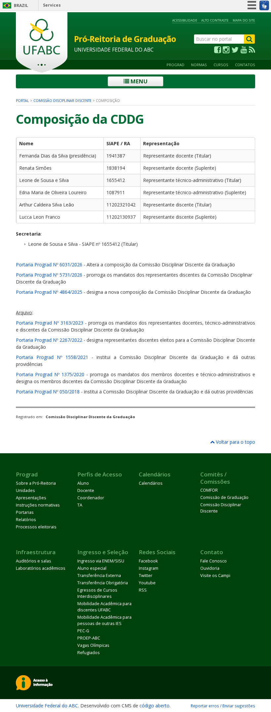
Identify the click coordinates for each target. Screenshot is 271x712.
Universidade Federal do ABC (47, 705)
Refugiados (88, 652)
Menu (138, 81)
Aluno (83, 483)
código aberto (154, 705)
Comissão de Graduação (224, 497)
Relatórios (26, 519)
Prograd (175, 64)
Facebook (148, 561)
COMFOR (209, 490)
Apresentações (31, 498)
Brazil (21, 5)
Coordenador (90, 498)
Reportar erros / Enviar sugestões (223, 705)
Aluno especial (91, 568)
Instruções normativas (38, 505)
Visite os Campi (215, 575)
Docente (85, 490)
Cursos (220, 64)
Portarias (25, 512)
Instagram (148, 568)
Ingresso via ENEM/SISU (100, 561)
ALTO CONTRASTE (215, 20)
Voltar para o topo (234, 442)
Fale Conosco (213, 561)
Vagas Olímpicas (93, 645)
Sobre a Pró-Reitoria (36, 483)
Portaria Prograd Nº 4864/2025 (49, 292)
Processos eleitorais (36, 527)
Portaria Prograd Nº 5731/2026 (49, 275)
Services (52, 5)
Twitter (145, 575)
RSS (143, 590)
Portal (22, 100)
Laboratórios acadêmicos (40, 568)
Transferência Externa (99, 575)
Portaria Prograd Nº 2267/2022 (49, 340)
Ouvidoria (209, 568)
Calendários (151, 483)
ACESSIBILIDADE (184, 20)
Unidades (25, 490)
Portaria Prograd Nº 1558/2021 (52, 357)
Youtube (147, 583)
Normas (199, 64)
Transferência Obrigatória (102, 583)
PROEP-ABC (88, 638)
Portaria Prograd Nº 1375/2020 (50, 374)
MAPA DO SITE (244, 20)
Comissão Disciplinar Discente (62, 100)
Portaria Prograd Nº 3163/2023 (49, 323)
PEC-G (83, 631)
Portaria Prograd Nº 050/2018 (48, 391)
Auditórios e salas (33, 561)
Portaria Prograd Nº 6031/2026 (49, 264)
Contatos (245, 64)
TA (79, 505)
